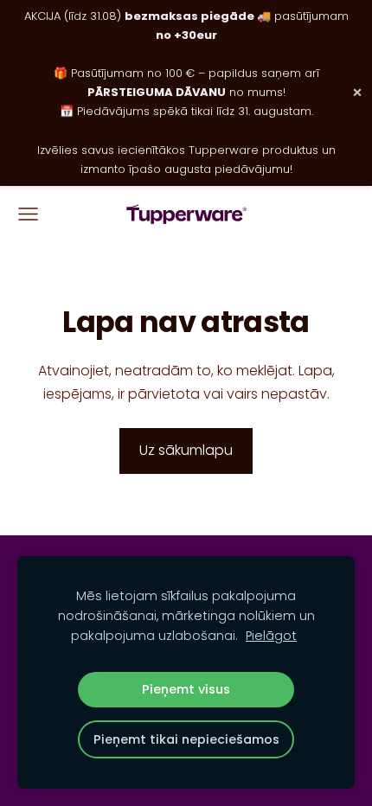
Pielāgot (271, 635)
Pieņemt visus (186, 689)
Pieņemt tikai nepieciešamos (186, 739)
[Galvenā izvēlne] (28, 214)
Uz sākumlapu (186, 450)
